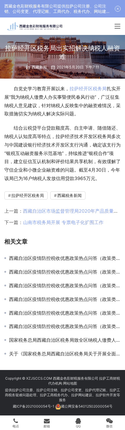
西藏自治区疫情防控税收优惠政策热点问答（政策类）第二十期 (65, 258)
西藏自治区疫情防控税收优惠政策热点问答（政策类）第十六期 (65, 313)
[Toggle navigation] (117, 26)
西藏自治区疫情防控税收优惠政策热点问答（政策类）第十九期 (65, 271)
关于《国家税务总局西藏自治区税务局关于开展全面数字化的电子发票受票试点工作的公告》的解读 (65, 353)
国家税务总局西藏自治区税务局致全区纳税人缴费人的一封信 (65, 340)
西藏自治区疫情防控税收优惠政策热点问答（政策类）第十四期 (65, 326)
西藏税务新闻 (69, 195)
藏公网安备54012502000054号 (86, 406)
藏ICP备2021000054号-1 (34, 406)
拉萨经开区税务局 (88, 88)
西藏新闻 (39, 67)
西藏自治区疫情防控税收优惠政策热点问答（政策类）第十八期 (65, 285)
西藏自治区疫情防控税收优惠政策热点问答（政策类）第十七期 (65, 299)
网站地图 (70, 383)
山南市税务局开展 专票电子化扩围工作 (63, 222)
